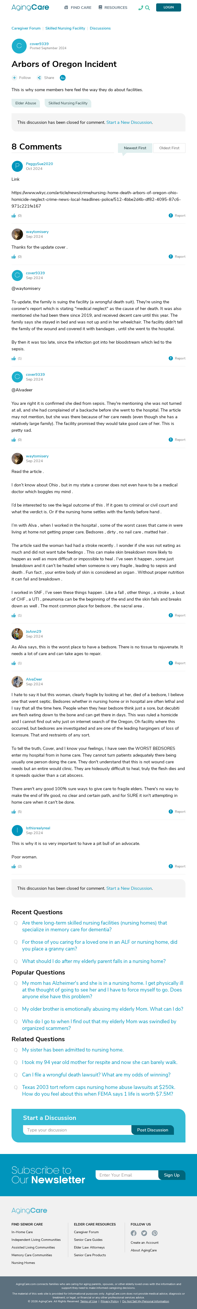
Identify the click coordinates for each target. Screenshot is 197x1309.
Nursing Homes (23, 1263)
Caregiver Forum (86, 1232)
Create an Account (145, 1242)
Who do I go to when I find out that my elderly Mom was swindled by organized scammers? (99, 1025)
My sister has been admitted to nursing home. (73, 1049)
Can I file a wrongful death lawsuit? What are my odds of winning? (96, 1074)
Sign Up (172, 1175)
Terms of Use (88, 1301)
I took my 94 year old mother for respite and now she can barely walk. (100, 1062)
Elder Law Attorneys (89, 1247)
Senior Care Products (90, 1255)
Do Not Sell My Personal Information (145, 1301)
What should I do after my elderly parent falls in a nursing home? (94, 961)
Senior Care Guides (88, 1239)
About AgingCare (144, 1250)
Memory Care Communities (32, 1255)
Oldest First (169, 148)
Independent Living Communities (36, 1239)
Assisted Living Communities (33, 1247)
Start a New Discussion (129, 122)
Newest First (135, 148)
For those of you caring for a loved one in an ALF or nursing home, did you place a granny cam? (99, 945)
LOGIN (169, 7)
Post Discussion (152, 1130)
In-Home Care (22, 1232)
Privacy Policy (110, 1301)
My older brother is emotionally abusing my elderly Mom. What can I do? (102, 1009)
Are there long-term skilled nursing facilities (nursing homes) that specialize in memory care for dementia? (94, 926)
